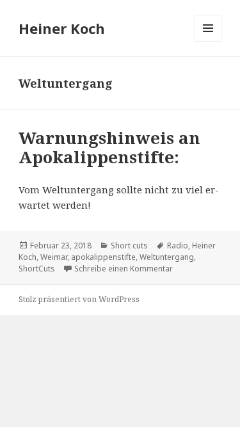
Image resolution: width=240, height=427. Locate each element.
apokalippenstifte (103, 257)
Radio (177, 245)
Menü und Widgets (208, 41)
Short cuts (129, 245)
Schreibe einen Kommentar (123, 268)
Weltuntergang (167, 257)
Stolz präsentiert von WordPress (79, 299)
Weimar (53, 257)
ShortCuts (37, 268)
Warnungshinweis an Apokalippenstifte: (109, 147)
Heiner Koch (62, 28)
